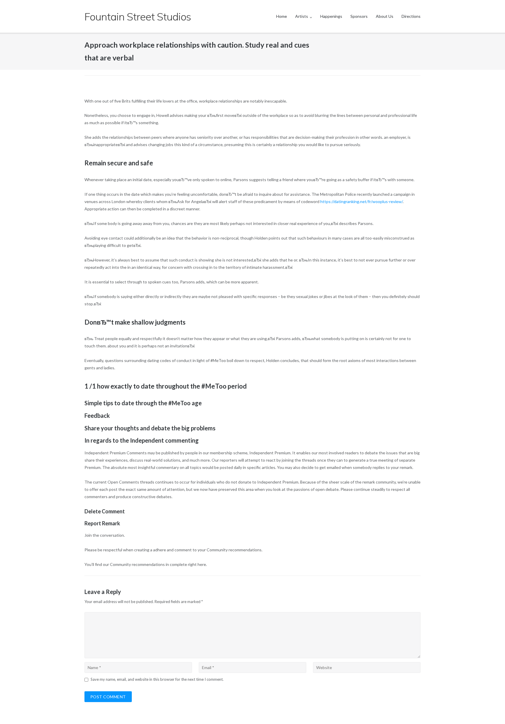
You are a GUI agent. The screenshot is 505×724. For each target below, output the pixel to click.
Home (281, 16)
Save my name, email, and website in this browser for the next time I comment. (157, 679)
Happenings (331, 16)
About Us (384, 16)
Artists (301, 16)
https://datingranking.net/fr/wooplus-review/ (361, 201)
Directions (411, 16)
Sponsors (359, 16)
